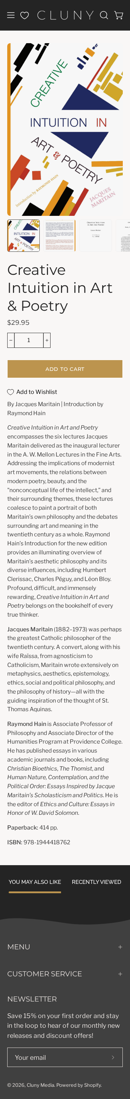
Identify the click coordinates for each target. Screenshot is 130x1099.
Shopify (92, 1085)
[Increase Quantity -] (47, 340)
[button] (103, 15)
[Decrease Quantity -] (10, 340)
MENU (18, 947)
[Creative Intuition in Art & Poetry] (23, 235)
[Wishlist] (25, 15)
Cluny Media (40, 1085)
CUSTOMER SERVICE (44, 973)
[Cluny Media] (65, 15)
